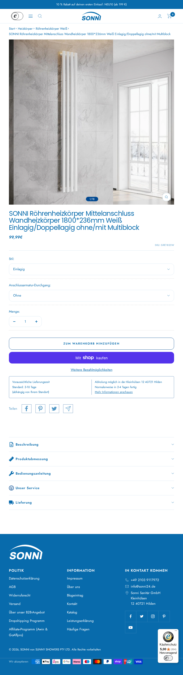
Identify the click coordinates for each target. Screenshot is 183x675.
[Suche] (40, 16)
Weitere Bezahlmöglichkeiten (91, 369)
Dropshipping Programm (27, 620)
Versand (15, 603)
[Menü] (176, 631)
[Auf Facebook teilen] (26, 408)
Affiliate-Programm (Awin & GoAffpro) (28, 632)
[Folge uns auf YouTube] (130, 627)
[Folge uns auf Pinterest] (164, 616)
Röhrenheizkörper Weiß (51, 28)
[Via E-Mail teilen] (68, 408)
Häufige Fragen (78, 629)
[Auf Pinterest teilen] (40, 408)
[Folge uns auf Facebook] (130, 616)
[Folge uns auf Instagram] (152, 616)
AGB (12, 586)
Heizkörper (25, 28)
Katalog (72, 612)
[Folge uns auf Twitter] (141, 616)
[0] (169, 16)
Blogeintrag (75, 595)
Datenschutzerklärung (24, 578)
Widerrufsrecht (19, 595)
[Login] (160, 16)
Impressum (75, 578)
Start (12, 28)
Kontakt (72, 603)
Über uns (73, 586)
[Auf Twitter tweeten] (54, 408)
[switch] (168, 658)
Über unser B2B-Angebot (27, 612)
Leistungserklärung (80, 620)
